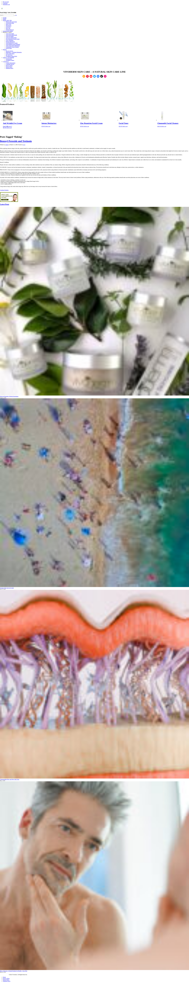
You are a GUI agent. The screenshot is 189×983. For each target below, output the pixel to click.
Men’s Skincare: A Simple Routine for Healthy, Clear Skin (13, 971)
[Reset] (14, 15)
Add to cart (9, 127)
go (16, 15)
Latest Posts (4, 204)
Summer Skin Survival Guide (7, 588)
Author (6, 144)
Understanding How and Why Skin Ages (9, 779)
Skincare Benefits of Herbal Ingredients (9, 396)
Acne (24, 144)
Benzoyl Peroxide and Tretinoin (16, 141)
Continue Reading (4, 190)
